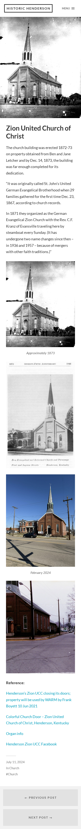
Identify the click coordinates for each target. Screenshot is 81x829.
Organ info (14, 733)
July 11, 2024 (15, 762)
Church (14, 768)
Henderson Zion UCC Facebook (31, 744)
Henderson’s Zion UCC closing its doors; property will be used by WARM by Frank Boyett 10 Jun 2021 (38, 699)
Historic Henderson (28, 8)
